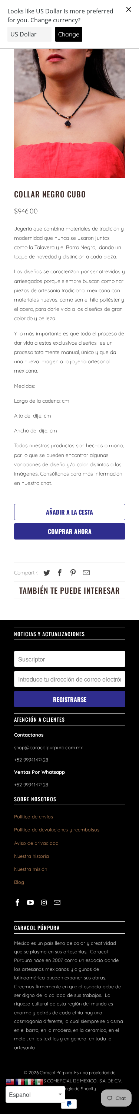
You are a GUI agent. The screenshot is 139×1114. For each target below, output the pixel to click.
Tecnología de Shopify (74, 1088)
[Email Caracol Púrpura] (58, 902)
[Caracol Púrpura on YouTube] (31, 902)
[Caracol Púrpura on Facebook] (18, 902)
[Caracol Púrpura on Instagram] (44, 902)
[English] (10, 1081)
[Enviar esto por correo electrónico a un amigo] (85, 573)
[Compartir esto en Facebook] (58, 573)
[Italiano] (29, 1081)
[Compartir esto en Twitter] (46, 573)
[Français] (20, 1081)
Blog (19, 882)
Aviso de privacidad (36, 843)
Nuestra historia (31, 856)
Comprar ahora (70, 531)
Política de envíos (33, 817)
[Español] (39, 1081)
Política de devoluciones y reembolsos (56, 830)
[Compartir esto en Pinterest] (72, 573)
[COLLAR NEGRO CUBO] (69, 108)
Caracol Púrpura (56, 1072)
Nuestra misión (30, 869)
